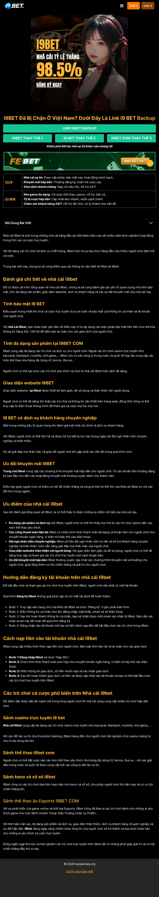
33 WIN (10, 199)
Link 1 (133, 6)
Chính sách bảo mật (79, 871)
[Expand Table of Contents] (151, 223)
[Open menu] (121, 6)
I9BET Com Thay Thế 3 (131, 138)
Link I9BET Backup (79, 128)
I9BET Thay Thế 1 (27, 138)
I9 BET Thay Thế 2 (80, 138)
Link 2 (148, 6)
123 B (8, 182)
